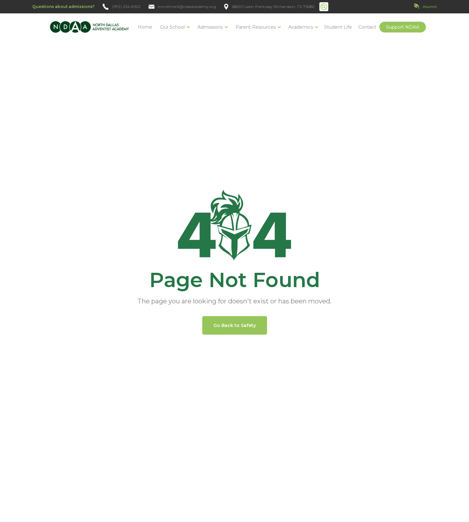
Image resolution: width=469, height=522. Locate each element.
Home (145, 27)
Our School (172, 27)
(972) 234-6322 (126, 6)
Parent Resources (255, 27)
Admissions (210, 27)
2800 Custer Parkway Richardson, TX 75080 (273, 6)
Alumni (430, 6)
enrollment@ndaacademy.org (187, 6)
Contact (367, 27)
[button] (174, 27)
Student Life (338, 27)
